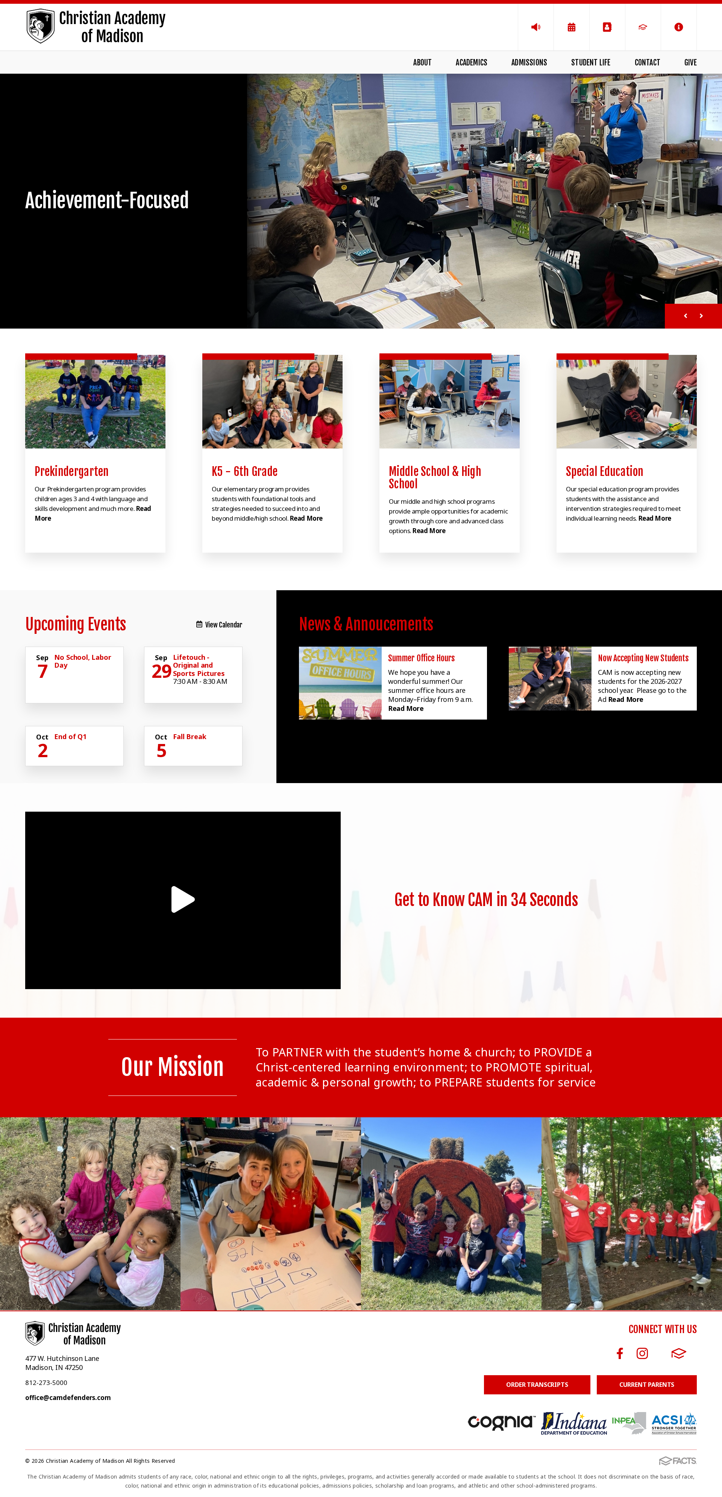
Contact (647, 62)
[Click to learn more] (95, 401)
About (422, 62)
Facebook (620, 1353)
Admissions (529, 62)
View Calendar (224, 625)
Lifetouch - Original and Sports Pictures (198, 665)
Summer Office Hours (421, 658)
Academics (471, 62)
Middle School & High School (435, 478)
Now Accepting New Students (643, 658)
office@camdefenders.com (68, 1397)
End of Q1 (70, 736)
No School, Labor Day (82, 661)
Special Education (604, 472)
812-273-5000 (46, 1382)
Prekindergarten (72, 472)
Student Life (590, 62)
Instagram (642, 1353)
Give (690, 62)
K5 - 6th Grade (245, 472)
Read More (306, 518)
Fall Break (189, 736)
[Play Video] (183, 900)
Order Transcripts (537, 1384)
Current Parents (647, 1384)
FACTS (679, 1353)
